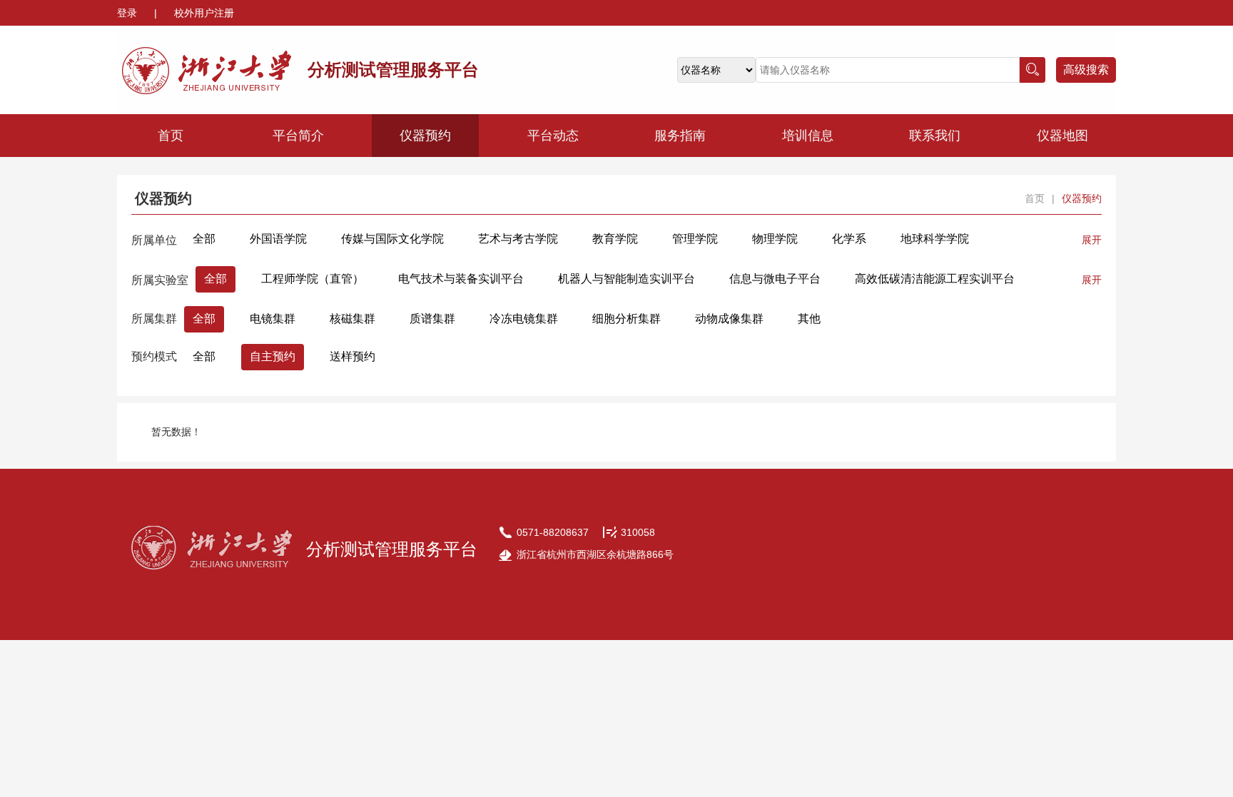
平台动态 (553, 135)
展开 (1092, 239)
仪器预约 (425, 135)
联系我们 (934, 135)
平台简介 (298, 135)
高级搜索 (1086, 70)
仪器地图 (1062, 135)
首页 (170, 135)
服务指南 (680, 135)
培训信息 (807, 135)
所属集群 (154, 319)
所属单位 (154, 240)
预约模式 (154, 356)
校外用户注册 (204, 13)
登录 (128, 13)
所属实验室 (159, 280)
